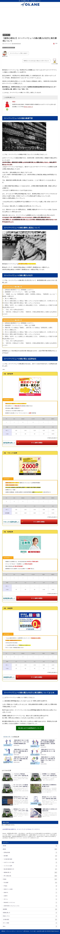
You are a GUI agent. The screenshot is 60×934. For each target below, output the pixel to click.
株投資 (30, 849)
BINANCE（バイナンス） (30, 902)
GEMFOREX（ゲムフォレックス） (30, 905)
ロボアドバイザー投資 (30, 862)
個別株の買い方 (6, 34)
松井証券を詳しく (9, 598)
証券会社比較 (30, 852)
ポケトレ (30, 899)
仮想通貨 (30, 909)
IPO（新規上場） (30, 875)
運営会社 (3, 931)
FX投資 (30, 879)
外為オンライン (30, 916)
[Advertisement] (30, 18)
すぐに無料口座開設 (36, 442)
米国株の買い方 (30, 912)
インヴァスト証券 (30, 865)
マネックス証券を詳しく (11, 522)
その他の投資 (30, 919)
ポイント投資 (30, 922)
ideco (30, 926)
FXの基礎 (30, 882)
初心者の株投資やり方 (30, 869)
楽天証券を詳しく (9, 442)
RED (56, 43)
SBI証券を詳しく (9, 677)
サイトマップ (19, 931)
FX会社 (30, 885)
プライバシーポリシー (11, 931)
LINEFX (30, 895)
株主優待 (30, 855)
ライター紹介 (33, 931)
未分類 (30, 845)
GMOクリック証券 (30, 889)
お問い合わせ (26, 931)
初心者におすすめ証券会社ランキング (30, 728)
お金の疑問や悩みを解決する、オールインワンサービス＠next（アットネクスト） (21, 829)
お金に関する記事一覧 (41, 931)
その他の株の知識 (30, 859)
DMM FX (30, 892)
